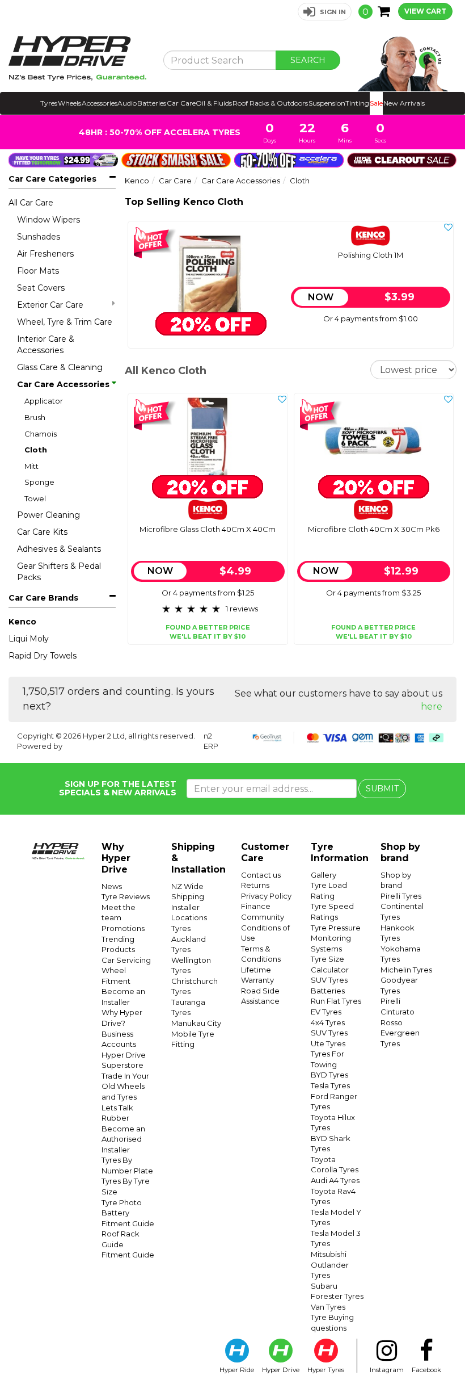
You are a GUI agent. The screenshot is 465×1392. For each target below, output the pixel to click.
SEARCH (307, 60)
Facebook (426, 1370)
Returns (255, 885)
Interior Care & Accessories (45, 344)
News (112, 886)
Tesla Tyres (330, 1085)
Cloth (35, 449)
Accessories (99, 103)
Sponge (39, 482)
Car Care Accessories (63, 384)
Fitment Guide (128, 1254)
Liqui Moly (29, 639)
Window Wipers (48, 220)
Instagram (387, 1370)
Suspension (326, 103)
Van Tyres (328, 1306)
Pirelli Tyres (401, 895)
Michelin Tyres (406, 969)
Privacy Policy (266, 895)
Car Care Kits (42, 532)
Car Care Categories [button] (52, 179)
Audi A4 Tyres (335, 1180)
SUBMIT (382, 788)
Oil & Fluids (214, 103)
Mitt (31, 466)
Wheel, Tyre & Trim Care (64, 322)
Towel (35, 498)
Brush (34, 417)
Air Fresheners (45, 254)
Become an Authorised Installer (123, 1139)
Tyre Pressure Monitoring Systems (336, 938)
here (431, 706)
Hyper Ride (236, 1370)
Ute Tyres (328, 1043)
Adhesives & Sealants (59, 549)
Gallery (323, 874)
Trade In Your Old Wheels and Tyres (125, 1086)
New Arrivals (404, 103)
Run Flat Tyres (336, 1000)
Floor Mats (38, 271)
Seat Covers (41, 288)
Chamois (40, 433)
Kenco (22, 622)
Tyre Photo (122, 1202)
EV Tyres (326, 1011)
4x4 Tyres (328, 1022)
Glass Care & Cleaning (60, 367)
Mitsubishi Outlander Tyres (330, 1265)
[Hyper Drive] (77, 58)
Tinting (357, 103)
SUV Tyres (329, 979)
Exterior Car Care (50, 305)
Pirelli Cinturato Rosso (398, 1011)
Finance (255, 906)
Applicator (43, 400)
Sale (376, 103)
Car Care (181, 103)
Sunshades (38, 237)
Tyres (48, 103)
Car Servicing (126, 960)
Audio (127, 103)
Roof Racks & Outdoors (270, 103)
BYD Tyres (329, 1074)
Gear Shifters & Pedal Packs (59, 571)
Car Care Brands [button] (43, 598)
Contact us (261, 874)
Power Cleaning (48, 515)
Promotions (123, 928)
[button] (325, 11)
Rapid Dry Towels (43, 656)
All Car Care (31, 203)
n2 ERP (211, 741)
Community (262, 916)
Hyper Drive (280, 1370)
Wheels (69, 103)
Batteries (151, 103)
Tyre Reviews (126, 896)
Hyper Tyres (325, 1370)
